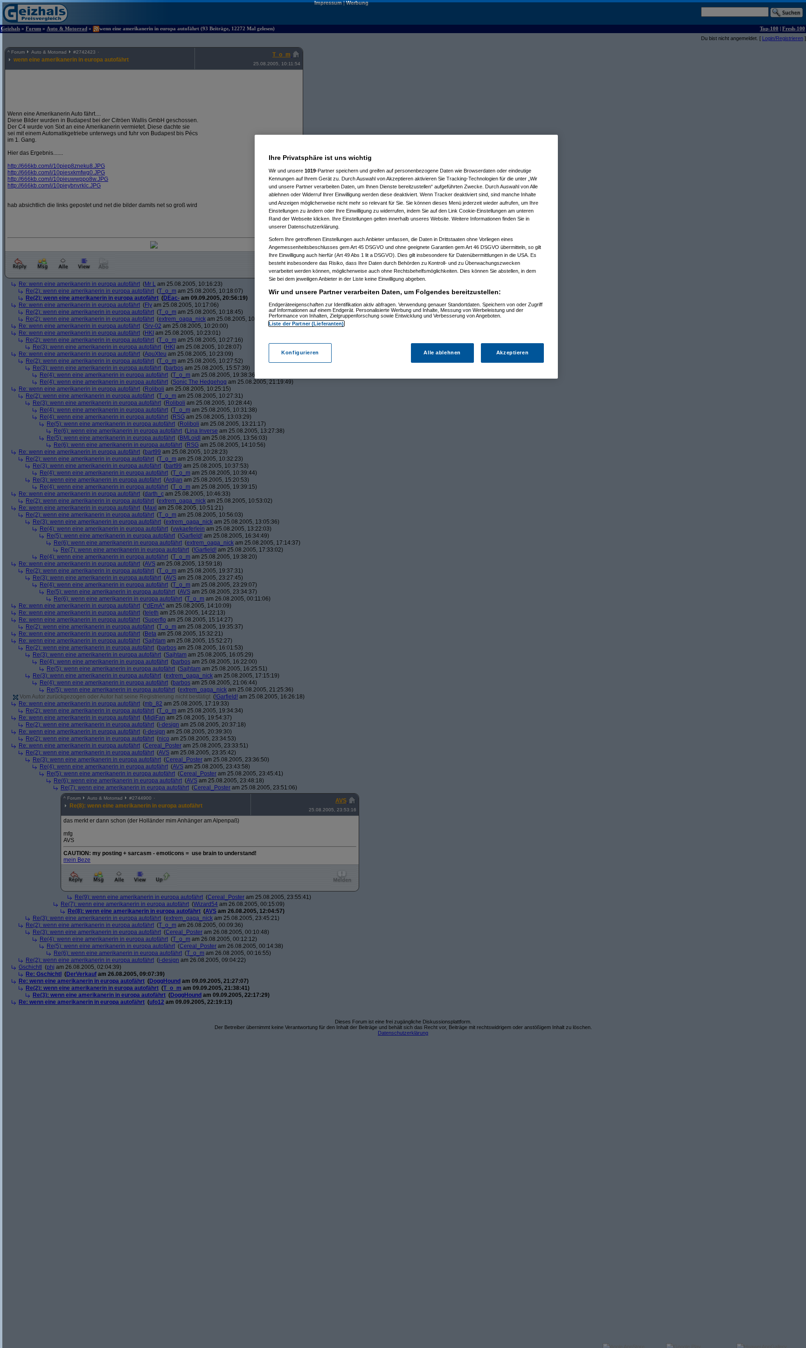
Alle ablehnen (442, 353)
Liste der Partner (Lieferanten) (306, 323)
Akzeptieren (512, 353)
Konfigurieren (300, 353)
